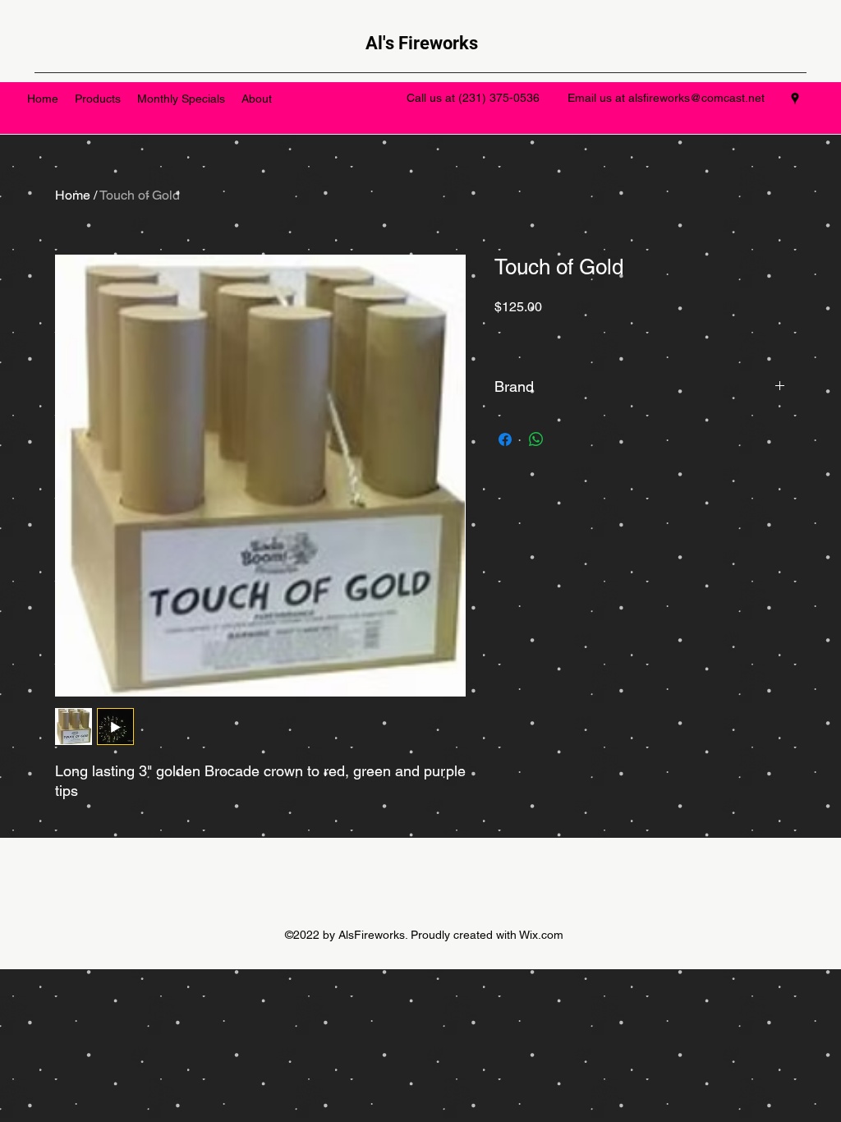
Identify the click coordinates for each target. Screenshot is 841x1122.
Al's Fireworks (421, 43)
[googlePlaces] (795, 98)
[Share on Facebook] (505, 439)
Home (72, 195)
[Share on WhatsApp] (536, 439)
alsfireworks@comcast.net (696, 97)
